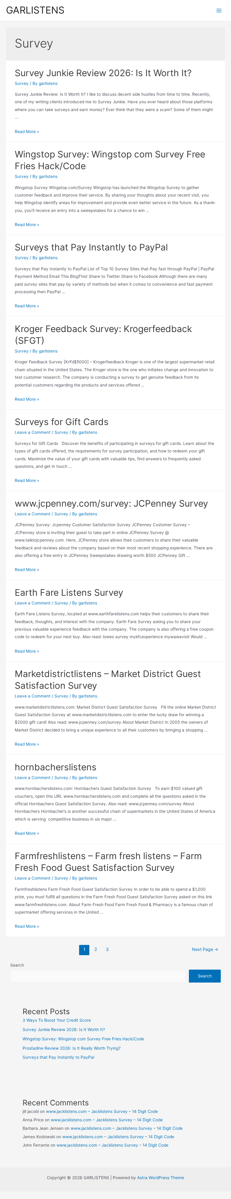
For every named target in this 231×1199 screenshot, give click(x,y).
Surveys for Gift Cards (62, 421)
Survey (22, 83)
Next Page (205, 949)
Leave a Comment (33, 432)
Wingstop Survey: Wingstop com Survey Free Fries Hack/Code (83, 1038)
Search (17, 965)
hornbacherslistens (56, 767)
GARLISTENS (35, 10)
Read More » (27, 131)
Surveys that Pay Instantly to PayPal (91, 247)
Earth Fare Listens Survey (69, 592)
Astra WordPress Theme (160, 1177)
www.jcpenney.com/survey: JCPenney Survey (111, 503)
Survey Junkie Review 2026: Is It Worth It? (103, 72)
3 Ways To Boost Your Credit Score (57, 1020)
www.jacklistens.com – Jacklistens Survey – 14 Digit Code (102, 1111)
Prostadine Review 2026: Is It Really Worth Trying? (72, 1048)
